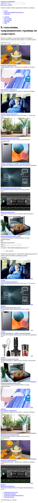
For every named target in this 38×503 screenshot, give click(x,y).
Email (3, 246)
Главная (6, 17)
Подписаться (4, 259)
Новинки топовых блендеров (9, 359)
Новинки (7, 21)
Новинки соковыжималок (8, 65)
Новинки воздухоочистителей (10, 138)
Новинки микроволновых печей (10, 236)
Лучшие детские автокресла (9, 114)
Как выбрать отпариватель (9, 89)
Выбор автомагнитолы (7, 212)
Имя (2, 244)
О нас (6, 10)
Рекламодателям (9, 497)
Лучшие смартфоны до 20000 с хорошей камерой (15, 164)
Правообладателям (10, 494)
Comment (3, 257)
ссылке (25, 255)
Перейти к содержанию (8, 1)
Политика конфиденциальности (14, 12)
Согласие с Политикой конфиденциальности (15, 248)
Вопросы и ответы (6, 5)
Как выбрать (8, 20)
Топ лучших (8, 18)
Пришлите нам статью (11, 492)
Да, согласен (10, 251)
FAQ (5, 23)
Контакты (7, 14)
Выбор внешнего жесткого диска (11, 188)
